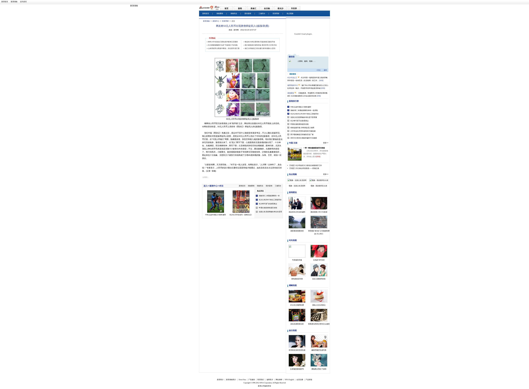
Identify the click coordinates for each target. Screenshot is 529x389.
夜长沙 (280, 8)
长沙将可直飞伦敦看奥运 (268, 204)
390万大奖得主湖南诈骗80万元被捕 (303, 138)
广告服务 (251, 380)
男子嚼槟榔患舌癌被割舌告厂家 (302, 135)
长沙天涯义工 (292, 78)
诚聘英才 (270, 380)
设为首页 (23, 2)
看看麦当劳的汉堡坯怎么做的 (319, 324)
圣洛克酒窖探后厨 (297, 324)
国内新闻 (248, 13)
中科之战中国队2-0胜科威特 (215, 215)
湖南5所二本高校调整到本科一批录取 (304, 110)
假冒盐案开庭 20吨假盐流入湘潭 (302, 128)
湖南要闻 (219, 13)
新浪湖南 (14, 2)
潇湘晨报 (290, 93)
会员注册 (299, 380)
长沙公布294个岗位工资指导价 (270, 200)
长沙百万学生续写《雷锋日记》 (241, 215)
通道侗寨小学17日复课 (319, 212)
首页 (226, 8)
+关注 (318, 70)
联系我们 (260, 380)
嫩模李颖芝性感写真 (318, 350)
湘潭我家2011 (292, 85)
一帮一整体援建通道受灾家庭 (314, 148)
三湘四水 (262, 13)
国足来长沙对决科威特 (297, 212)
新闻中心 (216, 21)
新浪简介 (220, 380)
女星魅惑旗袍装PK (297, 369)
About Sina (242, 380)
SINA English (289, 380)
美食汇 (253, 8)
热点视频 (290, 13)
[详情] (321, 80)
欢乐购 (267, 8)
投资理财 (276, 13)
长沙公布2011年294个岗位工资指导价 (304, 114)
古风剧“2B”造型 (319, 260)
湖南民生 (233, 13)
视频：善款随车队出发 (319, 186)
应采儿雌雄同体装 (319, 279)
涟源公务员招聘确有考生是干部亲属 (303, 117)
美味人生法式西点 (319, 305)
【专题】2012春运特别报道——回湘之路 (304, 168)
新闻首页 (205, 13)
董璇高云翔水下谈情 (318, 369)
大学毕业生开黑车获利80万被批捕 (302, 131)
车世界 (294, 8)
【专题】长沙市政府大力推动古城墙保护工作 (305, 165)
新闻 (240, 8)
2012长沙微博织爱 (297, 305)
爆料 (325, 70)
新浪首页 (4, 2)
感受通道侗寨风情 (297, 231)
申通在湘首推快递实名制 (268, 208)
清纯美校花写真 (297, 279)
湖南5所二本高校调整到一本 (269, 196)
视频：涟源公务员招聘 (297, 186)
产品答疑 (309, 380)
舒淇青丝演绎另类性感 (297, 350)
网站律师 (279, 380)
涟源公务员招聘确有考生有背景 (270, 212)
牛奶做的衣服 (297, 260)
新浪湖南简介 (231, 380)
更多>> (325, 143)
